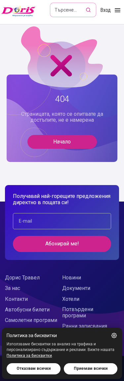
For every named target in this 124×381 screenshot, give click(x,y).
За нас (12, 288)
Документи (76, 288)
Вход (105, 10)
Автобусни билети (27, 309)
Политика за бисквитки (29, 355)
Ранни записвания (84, 326)
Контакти (16, 299)
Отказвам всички (34, 368)
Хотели (70, 299)
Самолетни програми (31, 320)
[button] (114, 335)
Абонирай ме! (62, 243)
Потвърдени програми (77, 312)
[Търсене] (89, 10)
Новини (71, 277)
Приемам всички (90, 368)
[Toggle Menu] (117, 10)
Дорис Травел (22, 277)
